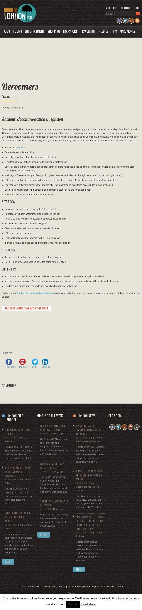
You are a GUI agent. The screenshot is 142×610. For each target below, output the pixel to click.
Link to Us (100, 586)
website (21, 147)
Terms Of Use (34, 586)
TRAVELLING (87, 31)
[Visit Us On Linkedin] (136, 425)
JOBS (7, 31)
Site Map (63, 586)
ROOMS (17, 31)
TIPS (114, 31)
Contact (125, 8)
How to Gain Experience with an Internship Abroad (17, 517)
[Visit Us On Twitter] (125, 19)
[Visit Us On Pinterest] (130, 425)
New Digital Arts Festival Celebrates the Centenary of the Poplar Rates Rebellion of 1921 (90, 523)
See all (43, 535)
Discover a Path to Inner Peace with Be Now (53, 428)
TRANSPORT (70, 31)
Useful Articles (92, 441)
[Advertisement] (69, 72)
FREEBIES (103, 31)
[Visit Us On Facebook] (119, 19)
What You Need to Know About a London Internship (18, 472)
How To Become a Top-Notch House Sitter (52, 465)
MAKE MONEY (127, 31)
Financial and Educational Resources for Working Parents (90, 475)
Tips (61, 433)
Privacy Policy (50, 586)
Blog (137, 8)
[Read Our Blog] (137, 19)
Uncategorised (83, 487)
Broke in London (115, 586)
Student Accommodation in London (35, 293)
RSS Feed (88, 586)
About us (111, 8)
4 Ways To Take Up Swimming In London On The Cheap (88, 430)
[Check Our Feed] (131, 19)
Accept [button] (73, 604)
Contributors (75, 586)
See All (8, 561)
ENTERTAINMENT (35, 31)
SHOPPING (54, 31)
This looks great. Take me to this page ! (26, 308)
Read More (88, 604)
